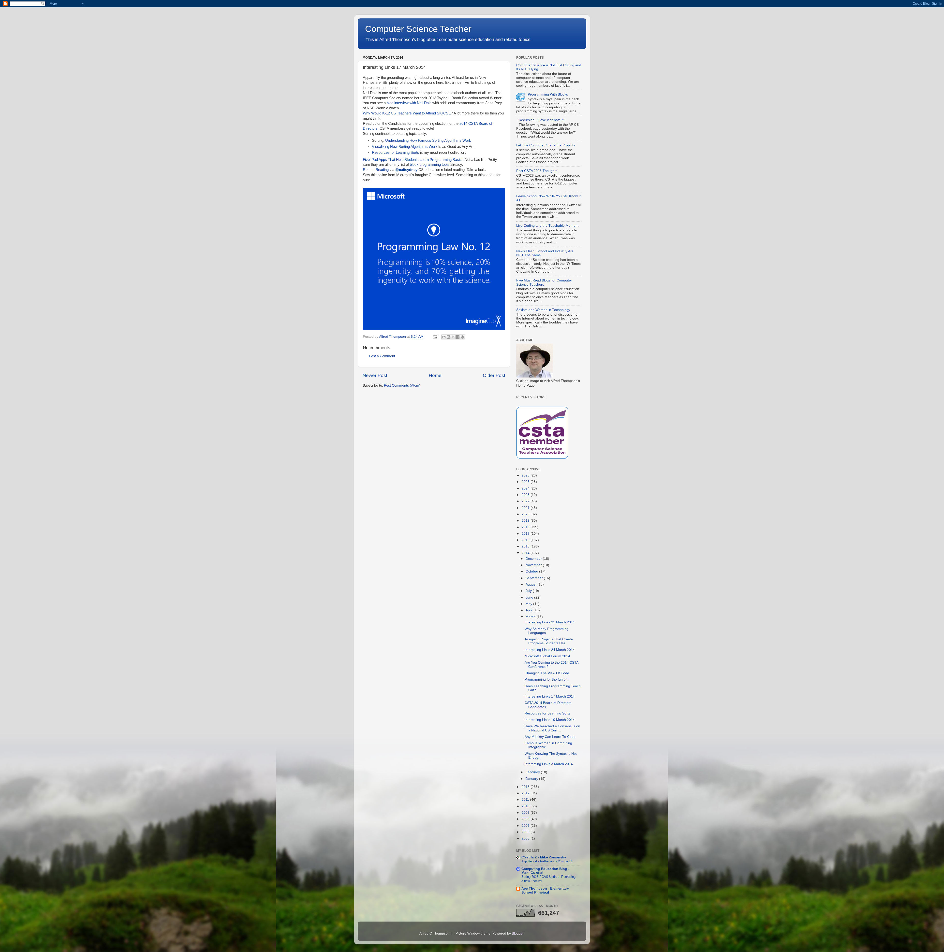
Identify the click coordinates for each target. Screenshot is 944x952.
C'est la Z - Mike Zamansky (543, 857)
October (532, 571)
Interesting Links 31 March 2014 (550, 622)
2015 (526, 546)
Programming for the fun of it (547, 679)
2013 (526, 787)
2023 (526, 495)
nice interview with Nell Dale (409, 103)
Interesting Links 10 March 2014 (550, 720)
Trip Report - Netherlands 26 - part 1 (547, 861)
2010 (526, 806)
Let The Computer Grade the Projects (545, 145)
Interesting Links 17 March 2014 (550, 696)
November (534, 565)
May (529, 604)
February (533, 772)
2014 (526, 553)
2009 (526, 812)
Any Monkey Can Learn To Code (550, 737)
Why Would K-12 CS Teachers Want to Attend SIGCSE (407, 113)
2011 (526, 799)
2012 (526, 793)
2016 (526, 540)
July (529, 591)
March (531, 617)
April (529, 610)
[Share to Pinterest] (462, 337)
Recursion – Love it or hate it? (542, 120)
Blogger (518, 933)
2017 (526, 533)
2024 (526, 488)
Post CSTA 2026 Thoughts (536, 171)
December (534, 558)
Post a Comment (382, 356)
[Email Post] (434, 336)
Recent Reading (376, 170)
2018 (526, 527)
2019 (526, 520)
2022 (526, 501)
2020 (526, 514)
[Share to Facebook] (457, 337)
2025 (526, 482)
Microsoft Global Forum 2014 (547, 656)
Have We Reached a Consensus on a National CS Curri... (552, 728)
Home (435, 375)
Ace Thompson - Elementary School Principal (545, 890)
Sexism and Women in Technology (543, 310)
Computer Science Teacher (418, 29)
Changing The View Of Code (547, 673)
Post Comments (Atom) (402, 385)
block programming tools (429, 165)
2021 (526, 508)
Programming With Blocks (548, 94)
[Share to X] (453, 337)
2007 (526, 825)
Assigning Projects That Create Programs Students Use (549, 641)
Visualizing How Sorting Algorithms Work (404, 147)
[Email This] (443, 337)
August (531, 584)
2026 (526, 475)
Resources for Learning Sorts (395, 152)
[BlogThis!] (448, 337)
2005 (526, 838)
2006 (526, 832)
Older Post (494, 375)
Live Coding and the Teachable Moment (547, 225)
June (530, 597)
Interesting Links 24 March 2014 (550, 650)
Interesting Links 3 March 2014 (549, 764)
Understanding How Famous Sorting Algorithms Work (428, 140)
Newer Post (375, 375)
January (532, 779)
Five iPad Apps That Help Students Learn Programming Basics (413, 160)
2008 (526, 819)
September (535, 578)
